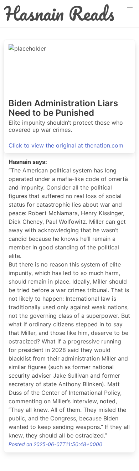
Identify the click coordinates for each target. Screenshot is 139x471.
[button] (129, 9)
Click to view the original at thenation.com (66, 145)
